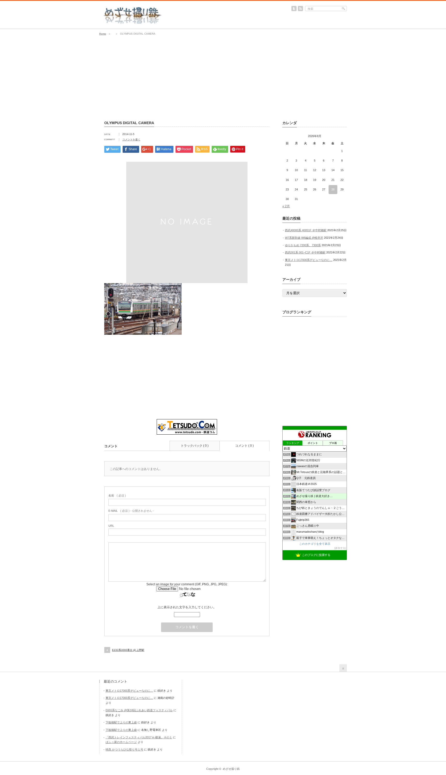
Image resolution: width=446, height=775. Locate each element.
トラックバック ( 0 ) (195, 446)
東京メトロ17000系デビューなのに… (308, 259)
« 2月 (286, 206)
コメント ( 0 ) (244, 446)
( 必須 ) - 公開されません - (131, 510)
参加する (340, 548)
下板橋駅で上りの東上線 (121, 722)
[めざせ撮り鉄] (132, 22)
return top (343, 668)
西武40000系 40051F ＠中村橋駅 (305, 230)
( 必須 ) (117, 495)
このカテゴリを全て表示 (314, 543)
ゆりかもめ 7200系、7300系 (303, 245)
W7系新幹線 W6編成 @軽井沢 (304, 237)
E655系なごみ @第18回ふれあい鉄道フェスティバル (139, 710)
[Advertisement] (223, 78)
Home (102, 33)
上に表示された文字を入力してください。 (186, 607)
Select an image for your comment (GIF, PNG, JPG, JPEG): (187, 584)
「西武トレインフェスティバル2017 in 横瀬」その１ (139, 737)
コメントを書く (131, 139)
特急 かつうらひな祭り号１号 (124, 749)
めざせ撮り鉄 (231, 768)
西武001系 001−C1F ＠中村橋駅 (305, 252)
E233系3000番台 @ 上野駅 (128, 650)
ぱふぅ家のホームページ (121, 742)
